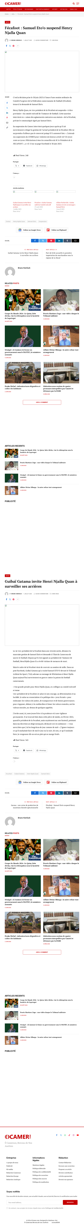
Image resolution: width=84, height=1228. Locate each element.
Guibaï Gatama (19, 774)
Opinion (63, 9)
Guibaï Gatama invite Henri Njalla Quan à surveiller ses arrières (22, 204)
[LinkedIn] (7, 113)
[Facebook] (7, 103)
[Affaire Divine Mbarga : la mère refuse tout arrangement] (61, 336)
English (73, 9)
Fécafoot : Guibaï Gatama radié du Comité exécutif (43, 203)
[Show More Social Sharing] (17, 46)
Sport (55, 9)
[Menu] (77, 3)
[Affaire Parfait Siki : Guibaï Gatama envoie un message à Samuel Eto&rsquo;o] (66, 195)
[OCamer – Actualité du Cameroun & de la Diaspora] (13, 4)
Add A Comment (42, 402)
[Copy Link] (7, 127)
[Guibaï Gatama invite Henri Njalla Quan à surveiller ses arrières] (22, 195)
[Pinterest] (7, 118)
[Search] (73, 3)
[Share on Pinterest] (13, 46)
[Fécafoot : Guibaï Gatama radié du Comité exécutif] (44, 195)
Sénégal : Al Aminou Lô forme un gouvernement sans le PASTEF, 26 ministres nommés (22, 352)
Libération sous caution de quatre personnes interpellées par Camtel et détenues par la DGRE (58, 388)
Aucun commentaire (42, 40)
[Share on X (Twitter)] (10, 46)
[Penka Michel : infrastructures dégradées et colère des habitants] (23, 372)
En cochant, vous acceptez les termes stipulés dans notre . (36, 1208)
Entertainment (43, 9)
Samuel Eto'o (45, 774)
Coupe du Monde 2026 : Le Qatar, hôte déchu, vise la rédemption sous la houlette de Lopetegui (22, 316)
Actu (8, 9)
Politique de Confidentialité (54, 1208)
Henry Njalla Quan (19, 221)
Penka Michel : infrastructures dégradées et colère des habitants (22, 387)
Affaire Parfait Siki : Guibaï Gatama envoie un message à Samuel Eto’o (65, 204)
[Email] (7, 123)
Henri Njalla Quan (32, 774)
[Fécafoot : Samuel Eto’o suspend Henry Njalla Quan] (42, 71)
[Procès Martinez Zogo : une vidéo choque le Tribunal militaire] (61, 300)
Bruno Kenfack (16, 40)
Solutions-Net (52, 1220)
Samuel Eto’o (32, 221)
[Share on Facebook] (6, 46)
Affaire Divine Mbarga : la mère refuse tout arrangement (60, 351)
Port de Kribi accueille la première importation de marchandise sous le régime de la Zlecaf (59, 255)
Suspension (42, 221)
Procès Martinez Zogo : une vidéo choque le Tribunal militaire (61, 314)
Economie (29, 9)
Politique (17, 9)
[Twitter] (7, 108)
